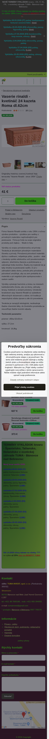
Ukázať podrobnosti (24, 393)
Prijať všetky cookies (24, 387)
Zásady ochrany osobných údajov (24, 380)
